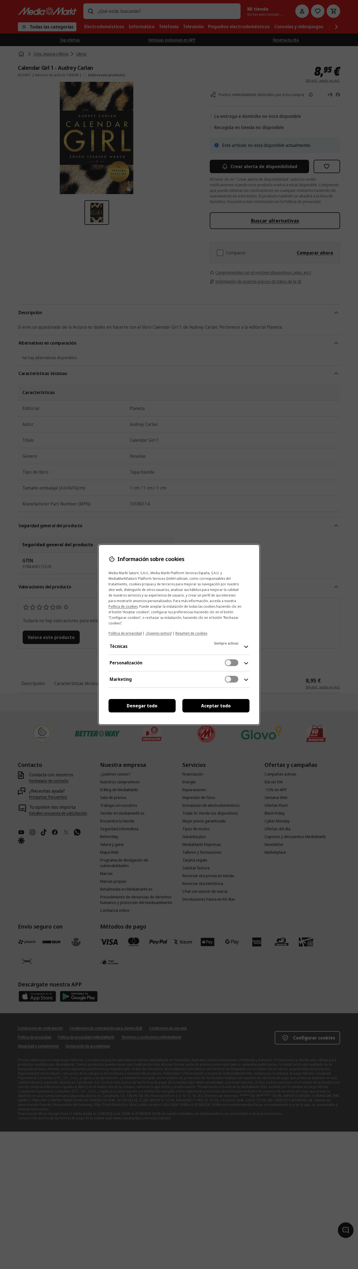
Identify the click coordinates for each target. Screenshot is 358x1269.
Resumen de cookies (191, 633)
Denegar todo (142, 706)
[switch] (231, 662)
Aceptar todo (216, 706)
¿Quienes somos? (158, 633)
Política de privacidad (125, 633)
